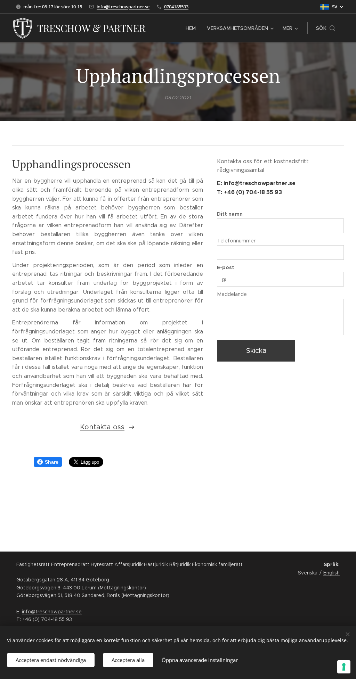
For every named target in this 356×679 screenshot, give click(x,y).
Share (51, 462)
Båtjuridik (180, 564)
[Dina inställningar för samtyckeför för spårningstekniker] (343, 666)
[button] (325, 28)
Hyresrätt (102, 564)
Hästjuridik (156, 564)
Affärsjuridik (128, 564)
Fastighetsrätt (33, 564)
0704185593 (176, 6)
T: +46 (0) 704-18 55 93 (249, 192)
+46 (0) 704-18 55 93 (47, 619)
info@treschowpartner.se (123, 6)
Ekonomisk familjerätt (218, 564)
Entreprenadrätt (70, 564)
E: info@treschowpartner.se (256, 183)
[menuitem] (192, 28)
